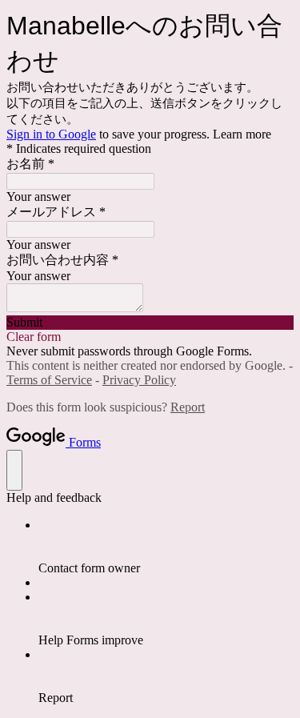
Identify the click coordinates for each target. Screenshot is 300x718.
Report (187, 407)
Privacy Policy (139, 380)
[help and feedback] (14, 470)
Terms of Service (49, 380)
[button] (150, 322)
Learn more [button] (242, 134)
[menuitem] (166, 547)
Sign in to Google (51, 134)
